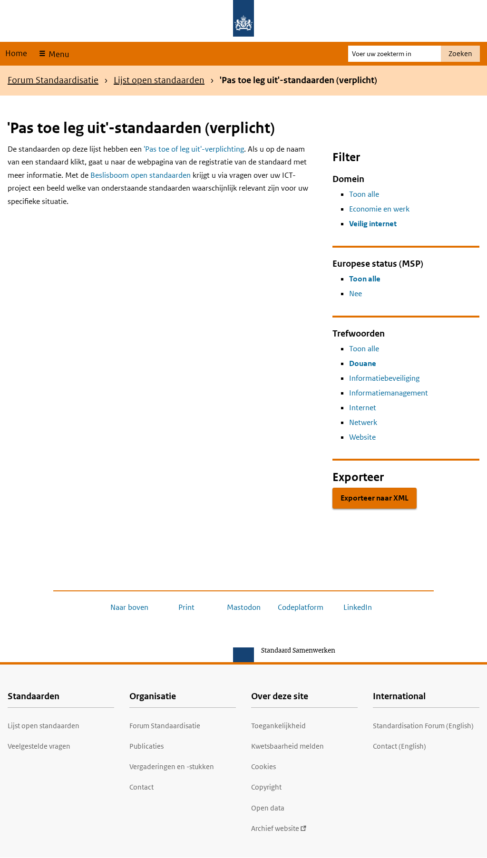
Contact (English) (399, 746)
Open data (267, 807)
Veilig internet (373, 224)
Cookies (263, 766)
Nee (355, 294)
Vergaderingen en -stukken (171, 766)
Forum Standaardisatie (53, 80)
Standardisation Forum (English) (423, 725)
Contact (141, 786)
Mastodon (244, 607)
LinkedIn (357, 607)
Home (16, 53)
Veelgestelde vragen (39, 746)
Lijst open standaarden (159, 80)
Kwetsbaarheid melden (287, 746)
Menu (58, 54)
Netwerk (363, 422)
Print (186, 607)
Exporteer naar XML (375, 498)
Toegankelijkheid (278, 725)
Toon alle (364, 194)
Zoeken (460, 53)
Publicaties (146, 746)
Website (362, 437)
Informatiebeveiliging (384, 378)
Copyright (266, 786)
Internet (362, 408)
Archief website (275, 828)
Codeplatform (300, 607)
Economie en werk (379, 209)
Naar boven (129, 607)
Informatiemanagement (388, 393)
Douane (362, 363)
